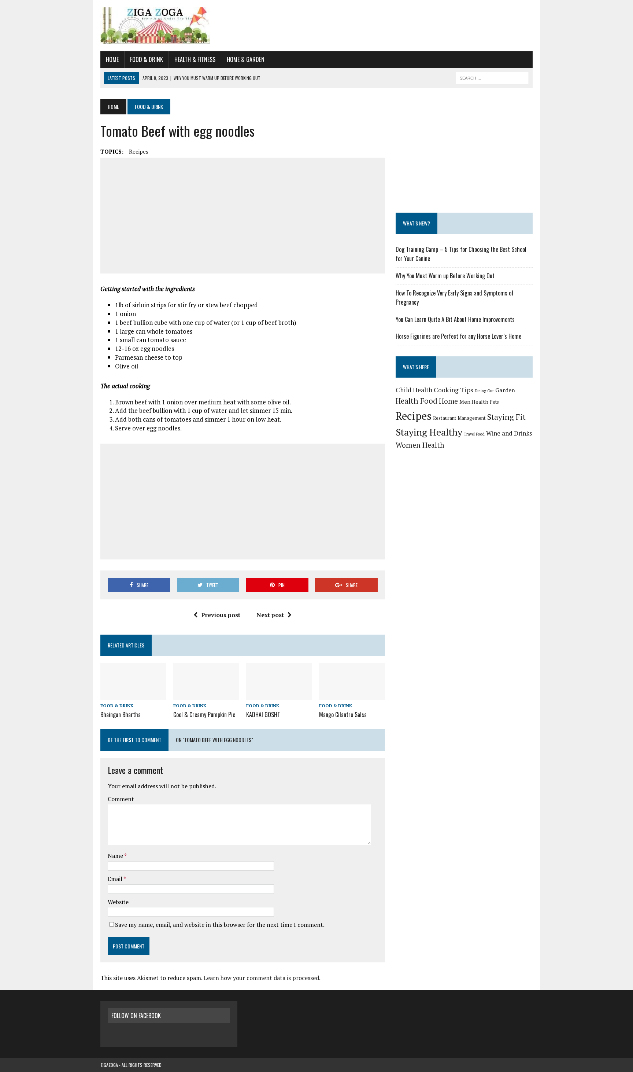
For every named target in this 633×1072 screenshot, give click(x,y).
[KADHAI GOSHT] (279, 695)
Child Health (414, 390)
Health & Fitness (194, 59)
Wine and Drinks (509, 433)
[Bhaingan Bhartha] (133, 695)
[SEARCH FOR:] (492, 77)
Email (115, 879)
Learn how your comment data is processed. (262, 978)
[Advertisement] (242, 215)
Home (112, 59)
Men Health (473, 401)
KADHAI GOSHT (263, 714)
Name (116, 856)
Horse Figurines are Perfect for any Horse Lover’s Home (458, 336)
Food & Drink (146, 59)
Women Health (420, 445)
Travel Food (474, 434)
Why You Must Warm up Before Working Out (445, 275)
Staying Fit (506, 417)
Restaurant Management (459, 418)
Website (118, 902)
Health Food (416, 401)
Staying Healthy (429, 432)
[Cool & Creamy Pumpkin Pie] (206, 695)
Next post (270, 615)
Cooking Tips (453, 390)
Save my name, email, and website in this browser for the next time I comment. (220, 925)
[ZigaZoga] (316, 25)
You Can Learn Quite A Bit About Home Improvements (455, 319)
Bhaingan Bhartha (120, 714)
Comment (121, 799)
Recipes (138, 151)
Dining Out (484, 390)
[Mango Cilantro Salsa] (352, 695)
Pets (494, 402)
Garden (505, 390)
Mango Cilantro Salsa (343, 714)
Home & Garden (245, 59)
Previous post (220, 615)
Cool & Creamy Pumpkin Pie (204, 714)
